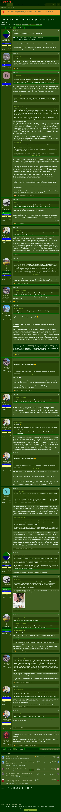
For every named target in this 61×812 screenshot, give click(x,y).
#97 (58, 655)
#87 (58, 287)
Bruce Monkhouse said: (19, 290)
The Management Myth (13, 757)
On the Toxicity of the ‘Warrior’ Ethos (17, 768)
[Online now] (6, 265)
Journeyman (8, 783)
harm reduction (25, 24)
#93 (58, 488)
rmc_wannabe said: (18, 491)
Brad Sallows (53, 758)
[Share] (56, 31)
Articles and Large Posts (24, 758)
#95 (58, 576)
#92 (58, 452)
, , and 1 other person (25, 745)
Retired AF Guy (9, 776)
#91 (58, 419)
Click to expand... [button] (36, 155)
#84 (58, 199)
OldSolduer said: (18, 308)
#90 (58, 394)
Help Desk (54, 769)
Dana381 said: (17, 202)
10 (31, 770)
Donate (24, 5)
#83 (58, 72)
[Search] (58, 4)
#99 (58, 710)
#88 (58, 305)
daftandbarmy (9, 758)
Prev (4, 27)
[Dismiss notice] (58, 11)
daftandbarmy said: (18, 362)
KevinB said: (16, 142)
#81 (58, 30)
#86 (58, 258)
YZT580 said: (17, 75)
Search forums (10, 7)
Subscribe (17, 5)
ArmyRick (4, 24)
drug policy (18, 24)
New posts (3, 7)
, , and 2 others (25, 195)
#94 (58, 552)
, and (24, 548)
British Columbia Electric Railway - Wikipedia (31, 37)
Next (21, 27)
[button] (36, 4)
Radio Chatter (22, 765)
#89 (58, 359)
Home (3, 5)
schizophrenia (41, 336)
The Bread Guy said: (18, 106)
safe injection (39, 24)
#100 (58, 732)
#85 (58, 227)
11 (33, 770)
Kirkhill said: (16, 56)
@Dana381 (16, 98)
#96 (58, 615)
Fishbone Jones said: (18, 261)
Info (39, 5)
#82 (58, 53)
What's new (32, 5)
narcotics (32, 24)
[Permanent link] (22, 327)
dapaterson (8, 770)
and (19, 223)
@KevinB (16, 493)
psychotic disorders (26, 336)
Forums (10, 5)
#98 (58, 686)
